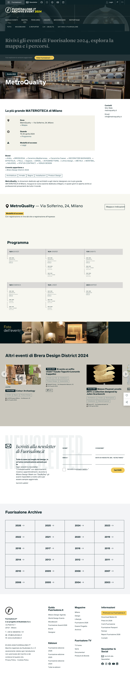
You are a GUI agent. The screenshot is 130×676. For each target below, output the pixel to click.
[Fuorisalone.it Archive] (23, 10)
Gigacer (28, 161)
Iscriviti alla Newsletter (107, 657)
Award (47, 20)
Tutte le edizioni (54, 667)
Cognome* (99, 448)
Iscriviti (117, 470)
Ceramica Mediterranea (37, 158)
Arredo (22, 176)
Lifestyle (78, 619)
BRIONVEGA (19, 158)
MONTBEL (89, 161)
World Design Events (56, 618)
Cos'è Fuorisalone (108, 624)
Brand (50, 629)
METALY (79, 161)
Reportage (74, 20)
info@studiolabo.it (15, 635)
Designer (51, 632)
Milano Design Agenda (57, 615)
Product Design (54, 176)
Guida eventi (11, 20)
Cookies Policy (22, 660)
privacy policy (81, 469)
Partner (104, 631)
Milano (77, 612)
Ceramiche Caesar (58, 158)
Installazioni (41, 176)
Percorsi (35, 20)
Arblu (8, 158)
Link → (11, 262)
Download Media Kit (109, 617)
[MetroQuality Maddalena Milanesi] (54, 332)
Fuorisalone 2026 (81, 623)
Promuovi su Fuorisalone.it (114, 613)
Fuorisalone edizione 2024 (56, 662)
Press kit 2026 (106, 621)
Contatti (104, 638)
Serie (77, 649)
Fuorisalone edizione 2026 (56, 649)
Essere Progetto (81, 626)
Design (77, 616)
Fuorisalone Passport (109, 627)
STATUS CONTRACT (27, 163)
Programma (26, 137)
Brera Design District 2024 (17, 170)
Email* (65, 458)
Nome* (65, 448)
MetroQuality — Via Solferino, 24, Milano (36, 123)
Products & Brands (82, 656)
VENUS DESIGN (45, 163)
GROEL (38, 161)
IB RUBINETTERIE (51, 161)
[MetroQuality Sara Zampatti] (33, 332)
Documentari (80, 652)
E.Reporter (34, 27)
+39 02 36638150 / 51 (15, 632)
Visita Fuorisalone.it (43, 58)
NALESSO (11, 163)
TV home (78, 645)
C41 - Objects (48, 27)
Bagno (30, 176)
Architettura (11, 176)
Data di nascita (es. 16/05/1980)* (109, 458)
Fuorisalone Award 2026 (57, 625)
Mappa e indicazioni (115, 207)
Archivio (78, 630)
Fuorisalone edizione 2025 (56, 656)
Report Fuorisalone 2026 (110, 634)
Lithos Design (67, 161)
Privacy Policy (10, 660)
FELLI (20, 161)
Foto (9, 27)
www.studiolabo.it (15, 638)
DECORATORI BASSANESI (79, 158)
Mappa (24, 20)
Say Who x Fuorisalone (68, 27)
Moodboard (60, 20)
